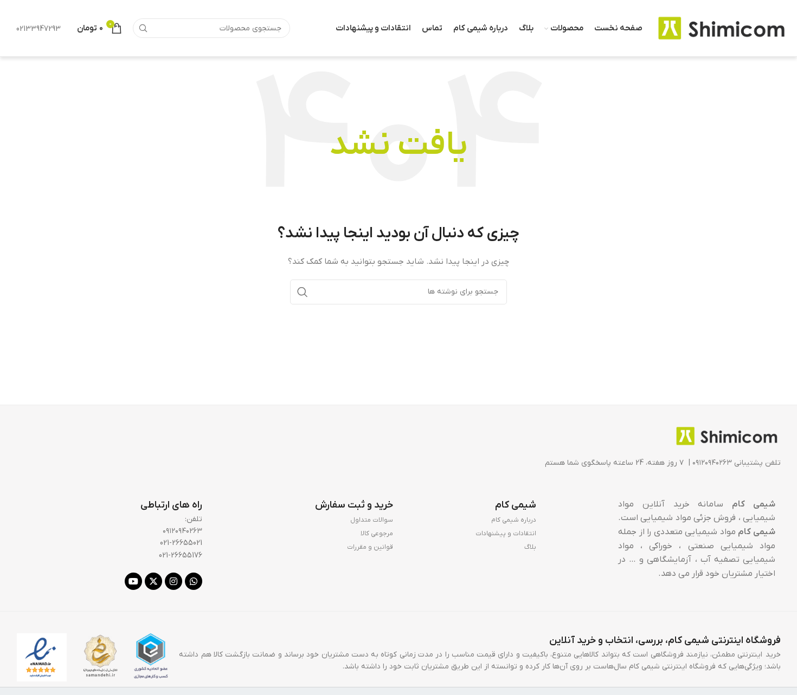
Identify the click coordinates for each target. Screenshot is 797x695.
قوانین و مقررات (370, 547)
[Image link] (726, 435)
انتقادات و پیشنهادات (505, 533)
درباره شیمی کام (513, 520)
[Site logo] (721, 28)
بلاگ (530, 547)
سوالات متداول (371, 520)
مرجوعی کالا (377, 533)
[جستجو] (142, 28)
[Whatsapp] (193, 581)
